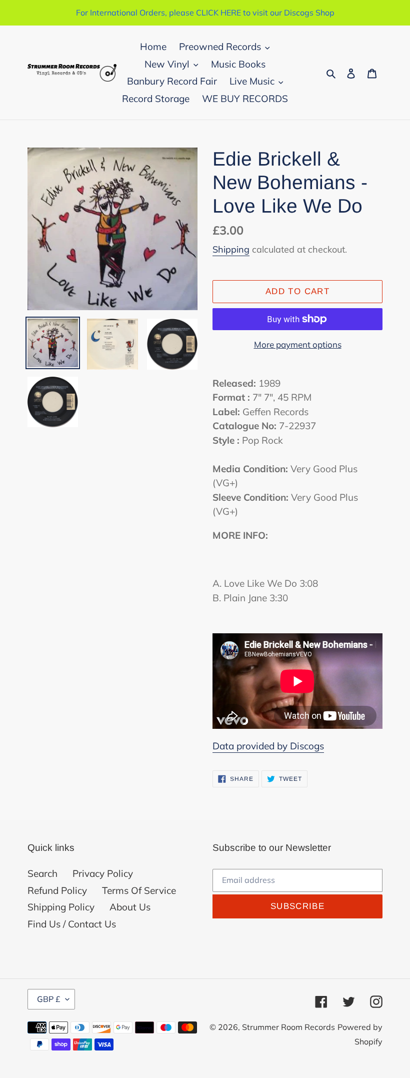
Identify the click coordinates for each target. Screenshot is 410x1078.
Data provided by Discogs (268, 746)
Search (43, 873)
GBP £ (48, 999)
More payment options (298, 344)
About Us (130, 907)
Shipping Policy (61, 907)
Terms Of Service (139, 890)
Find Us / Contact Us (72, 924)
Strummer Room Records (288, 1027)
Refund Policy (57, 890)
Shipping (231, 249)
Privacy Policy (102, 873)
